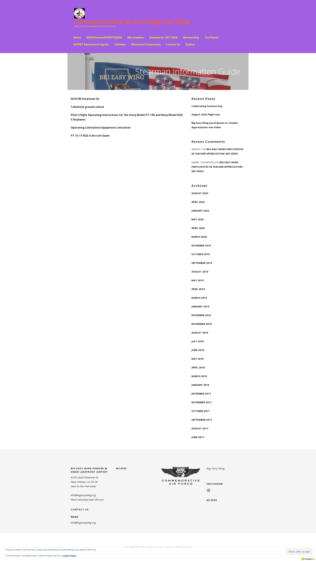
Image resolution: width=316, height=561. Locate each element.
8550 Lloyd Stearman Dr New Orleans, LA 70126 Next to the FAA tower (84, 482)
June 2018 (197, 350)
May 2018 (197, 358)
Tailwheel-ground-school (87, 107)
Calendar (120, 44)
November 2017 (201, 402)
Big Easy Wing (216, 468)
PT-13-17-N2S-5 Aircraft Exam (90, 135)
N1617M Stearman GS (85, 99)
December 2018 (201, 315)
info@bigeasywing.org (83, 495)
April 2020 (198, 228)
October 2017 (200, 411)
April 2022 (198, 201)
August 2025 (199, 193)
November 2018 (201, 323)
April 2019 (198, 289)
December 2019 (201, 245)
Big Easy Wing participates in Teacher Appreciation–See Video (214, 125)
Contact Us (173, 44)
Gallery (190, 44)
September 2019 (201, 262)
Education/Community (145, 44)
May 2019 (197, 280)
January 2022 (200, 210)
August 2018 (199, 332)
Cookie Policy (69, 555)
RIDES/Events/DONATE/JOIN (104, 37)
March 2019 (199, 297)
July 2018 (197, 341)
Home (77, 37)
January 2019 (200, 306)
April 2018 (198, 367)
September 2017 (201, 419)
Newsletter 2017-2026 (163, 37)
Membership (191, 37)
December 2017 (201, 393)
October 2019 (200, 254)
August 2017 (199, 428)
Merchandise (135, 37)
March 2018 (199, 376)
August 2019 (199, 271)
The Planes (211, 37)
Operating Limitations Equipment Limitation (101, 127)
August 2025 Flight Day (205, 114)
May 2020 (197, 219)
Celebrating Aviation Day (207, 106)
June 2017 (197, 437)
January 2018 (200, 384)
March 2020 (199, 236)
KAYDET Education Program (91, 44)
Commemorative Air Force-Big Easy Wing (132, 21)
